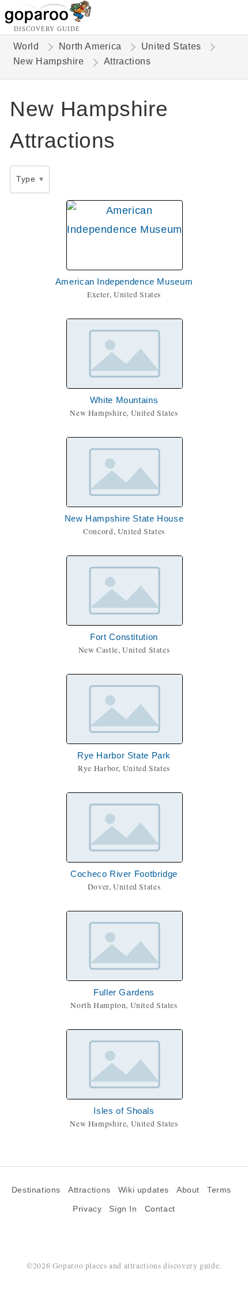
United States (171, 46)
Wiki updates (143, 1190)
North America (90, 46)
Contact (160, 1209)
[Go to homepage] (48, 20)
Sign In (123, 1209)
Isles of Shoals (123, 1111)
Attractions (89, 1190)
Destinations (36, 1190)
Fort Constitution (124, 637)
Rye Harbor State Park (124, 755)
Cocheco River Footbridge (124, 874)
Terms (219, 1190)
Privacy (87, 1209)
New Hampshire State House (124, 518)
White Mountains (124, 400)
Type (25, 178)
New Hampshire (48, 61)
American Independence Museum (124, 281)
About (188, 1190)
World (26, 46)
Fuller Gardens (124, 992)
